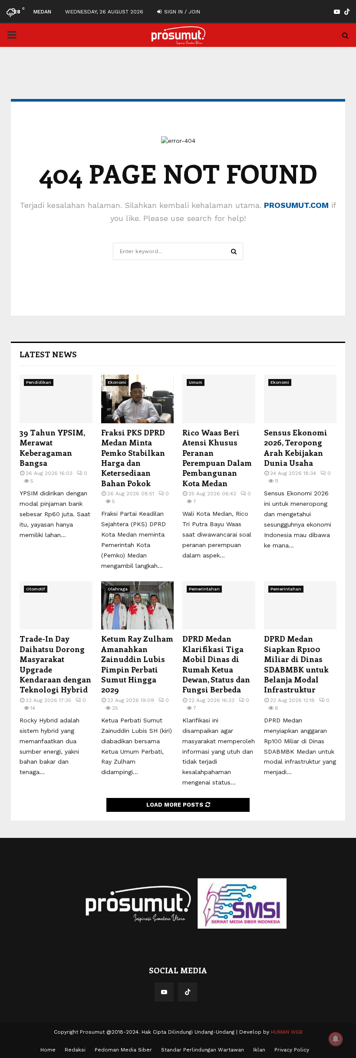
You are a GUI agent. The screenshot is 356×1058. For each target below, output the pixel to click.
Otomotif (35, 589)
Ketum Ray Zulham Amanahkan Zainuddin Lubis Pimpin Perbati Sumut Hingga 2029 (137, 664)
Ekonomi (117, 382)
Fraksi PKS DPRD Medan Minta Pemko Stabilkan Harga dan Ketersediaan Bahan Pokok (133, 457)
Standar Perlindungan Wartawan (202, 1050)
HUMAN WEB (287, 1032)
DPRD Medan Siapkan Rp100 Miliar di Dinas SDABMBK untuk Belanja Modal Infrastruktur (296, 664)
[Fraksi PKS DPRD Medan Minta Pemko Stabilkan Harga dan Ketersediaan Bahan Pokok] (137, 399)
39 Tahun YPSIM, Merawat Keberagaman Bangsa (52, 447)
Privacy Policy (291, 1050)
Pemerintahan (204, 589)
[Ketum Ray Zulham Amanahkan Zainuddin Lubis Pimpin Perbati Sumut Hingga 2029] (137, 605)
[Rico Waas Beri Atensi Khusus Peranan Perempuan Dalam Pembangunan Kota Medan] (218, 399)
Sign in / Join (181, 12)
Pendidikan (38, 382)
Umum (195, 382)
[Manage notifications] (336, 1039)
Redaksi (75, 1050)
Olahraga (118, 589)
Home (48, 1050)
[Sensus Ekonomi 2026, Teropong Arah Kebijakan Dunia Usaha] (300, 399)
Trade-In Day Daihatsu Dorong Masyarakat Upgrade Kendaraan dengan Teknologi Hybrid (55, 664)
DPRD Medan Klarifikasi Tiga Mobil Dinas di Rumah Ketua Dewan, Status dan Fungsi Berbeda (216, 664)
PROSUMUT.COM (296, 205)
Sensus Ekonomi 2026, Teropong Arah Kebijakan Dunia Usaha (295, 447)
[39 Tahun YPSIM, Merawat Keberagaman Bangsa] (56, 399)
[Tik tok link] (346, 11)
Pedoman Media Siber (123, 1050)
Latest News (48, 354)
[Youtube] (164, 992)
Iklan (259, 1050)
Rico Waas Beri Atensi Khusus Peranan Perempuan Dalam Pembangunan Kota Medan (217, 457)
